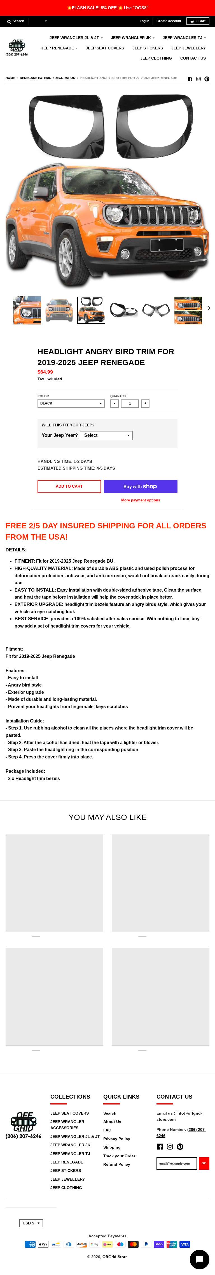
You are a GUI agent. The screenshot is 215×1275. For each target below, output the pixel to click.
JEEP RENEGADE (66, 1162)
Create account (168, 21)
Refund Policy (116, 1164)
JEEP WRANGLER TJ (70, 1153)
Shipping (112, 1147)
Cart (200, 21)
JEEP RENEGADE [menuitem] (57, 48)
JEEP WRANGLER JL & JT (75, 1136)
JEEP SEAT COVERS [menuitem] (105, 48)
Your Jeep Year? (60, 435)
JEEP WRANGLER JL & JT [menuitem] (74, 37)
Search (109, 1113)
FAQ (107, 1130)
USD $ (38, 21)
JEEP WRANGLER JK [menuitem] (131, 37)
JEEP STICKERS (65, 1170)
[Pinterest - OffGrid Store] (206, 77)
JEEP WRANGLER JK (70, 1145)
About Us (112, 1121)
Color (43, 396)
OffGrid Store (115, 1256)
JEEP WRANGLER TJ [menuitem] (182, 37)
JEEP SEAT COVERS (69, 1113)
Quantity (118, 396)
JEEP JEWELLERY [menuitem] (188, 48)
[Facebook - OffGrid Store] (190, 77)
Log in (144, 21)
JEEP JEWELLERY (67, 1179)
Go (204, 1163)
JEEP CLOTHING (66, 1187)
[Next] (209, 308)
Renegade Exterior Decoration (47, 77)
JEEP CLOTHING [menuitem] (156, 58)
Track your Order (119, 1156)
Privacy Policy (116, 1139)
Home (10, 77)
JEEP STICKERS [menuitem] (147, 48)
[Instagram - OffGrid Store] (198, 77)
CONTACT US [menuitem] (193, 58)
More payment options (140, 500)
